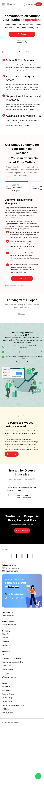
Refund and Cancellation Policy (13, 705)
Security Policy (7, 713)
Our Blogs (5, 641)
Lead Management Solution (11, 658)
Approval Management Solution (13, 662)
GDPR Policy (7, 690)
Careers (5, 638)
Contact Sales (29, 4)
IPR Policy (6, 709)
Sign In (38, 4)
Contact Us (6, 645)
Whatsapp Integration (9, 677)
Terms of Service (8, 694)
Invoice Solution (7, 669)
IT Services (6, 673)
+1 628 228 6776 (12, 571)
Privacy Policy (7, 698)
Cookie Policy (7, 701)
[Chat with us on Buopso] (38, 776)
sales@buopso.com (9, 624)
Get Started (22, 34)
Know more (22, 278)
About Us (5, 634)
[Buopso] (11, 4)
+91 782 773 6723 (12, 568)
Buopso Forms (7, 666)
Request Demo (22, 530)
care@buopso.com (8, 615)
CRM (4, 654)
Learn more (22, 363)
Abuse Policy (6, 686)
